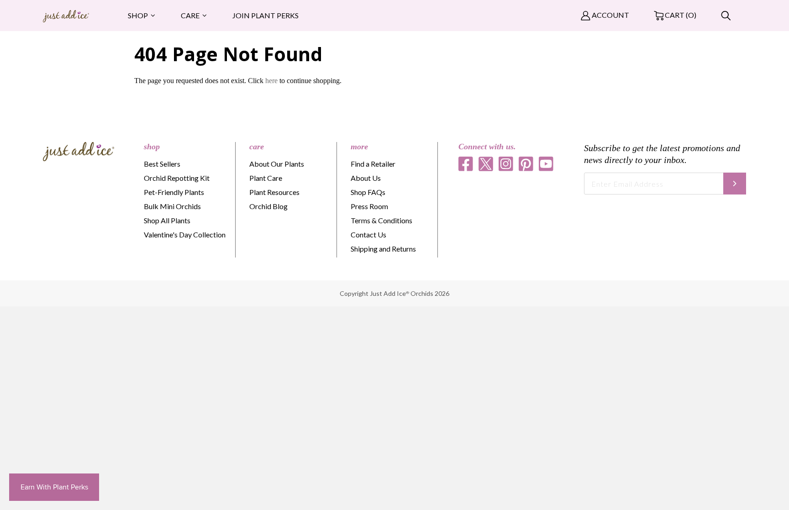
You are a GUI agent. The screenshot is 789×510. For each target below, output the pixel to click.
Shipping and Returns (383, 248)
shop (152, 146)
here (271, 80)
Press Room (369, 206)
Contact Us (368, 234)
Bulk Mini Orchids (172, 206)
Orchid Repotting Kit (177, 178)
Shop (138, 15)
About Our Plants (276, 163)
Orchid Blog (268, 206)
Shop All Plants (167, 220)
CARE (190, 15)
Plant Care (265, 178)
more (359, 146)
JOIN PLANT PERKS (265, 15)
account (609, 15)
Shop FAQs (368, 192)
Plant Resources (274, 192)
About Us (366, 178)
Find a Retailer (373, 163)
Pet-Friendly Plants (174, 192)
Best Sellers (162, 163)
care (256, 146)
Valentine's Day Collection (185, 234)
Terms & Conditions (381, 220)
